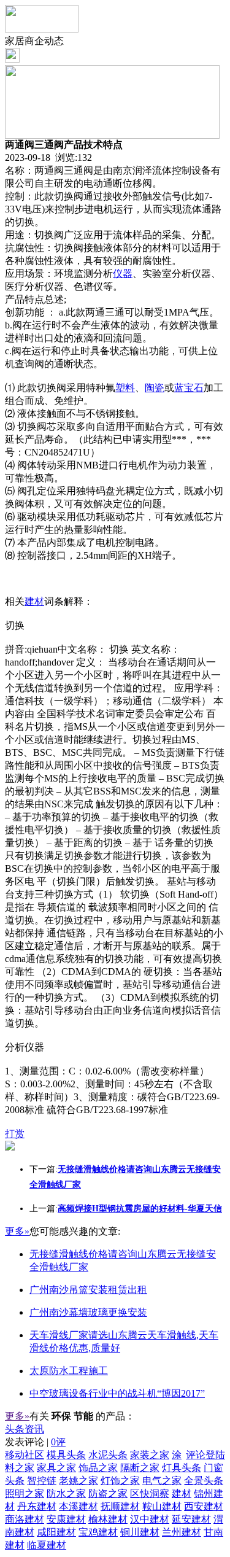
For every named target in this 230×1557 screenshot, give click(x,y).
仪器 (122, 273)
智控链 (41, 1480)
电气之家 (162, 1480)
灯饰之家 (120, 1480)
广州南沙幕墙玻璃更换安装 (88, 1312)
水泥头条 (108, 1455)
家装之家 (149, 1455)
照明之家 (24, 1493)
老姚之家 (78, 1480)
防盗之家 (108, 1493)
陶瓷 (154, 387)
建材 (34, 601)
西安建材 (203, 1506)
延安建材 (191, 1519)
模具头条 (66, 1455)
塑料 (125, 387)
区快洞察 (149, 1493)
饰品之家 (98, 1467)
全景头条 (203, 1480)
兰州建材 (181, 1532)
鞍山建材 (162, 1506)
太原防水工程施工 (68, 1370)
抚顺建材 (120, 1506)
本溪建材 (78, 1506)
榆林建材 (108, 1519)
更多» (17, 1231)
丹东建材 (36, 1506)
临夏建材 (46, 1545)
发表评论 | (35, 1442)
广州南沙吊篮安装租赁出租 (88, 1289)
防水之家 (66, 1493)
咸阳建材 (56, 1532)
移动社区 (24, 1455)
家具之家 (56, 1467)
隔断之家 (139, 1467)
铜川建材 (139, 1532)
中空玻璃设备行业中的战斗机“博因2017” (117, 1393)
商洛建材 (24, 1519)
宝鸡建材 (98, 1532)
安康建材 (66, 1519)
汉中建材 (149, 1519)
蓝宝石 (189, 387)
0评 (58, 1442)
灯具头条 (181, 1467)
